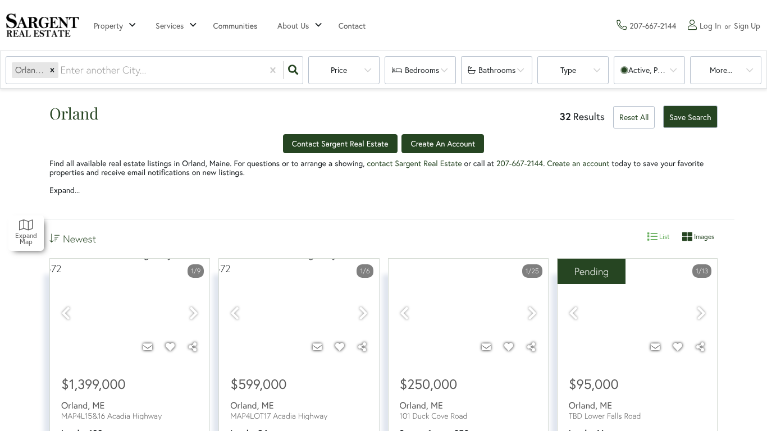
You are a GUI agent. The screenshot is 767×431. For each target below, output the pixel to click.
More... (721, 70)
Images (703, 236)
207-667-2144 (519, 163)
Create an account (578, 163)
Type (568, 70)
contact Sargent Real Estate (414, 163)
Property (108, 26)
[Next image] (193, 314)
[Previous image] (65, 314)
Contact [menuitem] (352, 26)
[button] (52, 70)
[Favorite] (170, 347)
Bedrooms (422, 70)
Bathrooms (496, 70)
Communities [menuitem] (235, 26)
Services (170, 26)
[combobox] (62, 70)
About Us (293, 26)
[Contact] (147, 347)
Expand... (64, 190)
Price (339, 70)
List (664, 236)
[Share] (192, 347)
